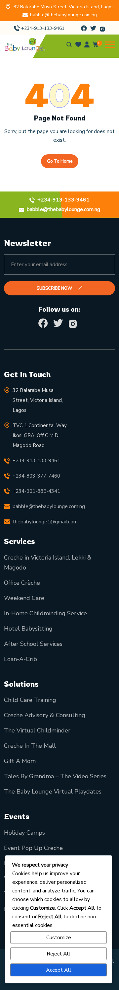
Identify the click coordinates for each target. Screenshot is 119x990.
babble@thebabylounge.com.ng (63, 15)
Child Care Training (30, 700)
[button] (110, 44)
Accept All (58, 970)
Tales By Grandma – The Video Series (55, 776)
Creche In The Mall (30, 746)
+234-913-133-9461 (42, 28)
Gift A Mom (20, 761)
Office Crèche (22, 583)
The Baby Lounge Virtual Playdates (52, 792)
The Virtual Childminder (37, 730)
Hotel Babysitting (28, 629)
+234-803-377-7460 (36, 476)
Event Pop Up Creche (33, 848)
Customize (58, 937)
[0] (96, 45)
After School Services (33, 644)
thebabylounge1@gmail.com (45, 521)
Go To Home (59, 161)
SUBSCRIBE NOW (55, 288)
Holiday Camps (24, 833)
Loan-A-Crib (20, 659)
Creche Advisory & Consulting (44, 715)
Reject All (58, 953)
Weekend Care (24, 598)
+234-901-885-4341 (36, 491)
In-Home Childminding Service (45, 613)
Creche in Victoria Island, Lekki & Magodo (48, 562)
